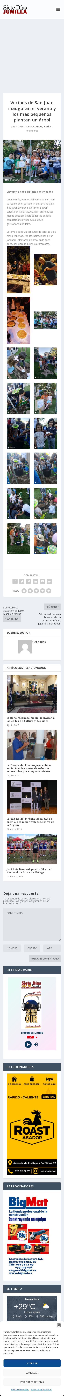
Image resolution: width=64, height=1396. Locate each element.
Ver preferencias (32, 1382)
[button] (59, 1325)
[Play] (28, 1044)
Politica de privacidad (41, 1389)
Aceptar (32, 1363)
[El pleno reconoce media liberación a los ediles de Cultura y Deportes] (32, 694)
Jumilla (47, 126)
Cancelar (32, 1372)
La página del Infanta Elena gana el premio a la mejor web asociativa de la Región (30, 822)
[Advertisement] (32, 52)
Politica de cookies (20, 1389)
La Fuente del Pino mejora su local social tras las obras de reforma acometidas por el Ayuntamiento (29, 768)
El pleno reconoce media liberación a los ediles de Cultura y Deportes (31, 719)
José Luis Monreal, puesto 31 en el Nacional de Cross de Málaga (29, 871)
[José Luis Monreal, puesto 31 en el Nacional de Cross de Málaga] (32, 849)
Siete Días (39, 642)
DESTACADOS (34, 126)
